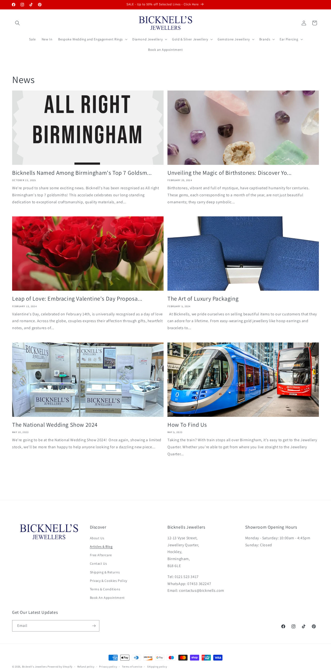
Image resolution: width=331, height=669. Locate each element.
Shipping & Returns (105, 572)
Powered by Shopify (59, 666)
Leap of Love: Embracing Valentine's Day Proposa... (77, 298)
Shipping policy (157, 666)
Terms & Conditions (105, 589)
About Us (97, 538)
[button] (17, 23)
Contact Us (98, 564)
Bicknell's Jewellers (34, 666)
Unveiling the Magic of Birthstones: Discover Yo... (229, 172)
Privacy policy (108, 666)
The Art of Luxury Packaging (202, 298)
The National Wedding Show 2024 (55, 424)
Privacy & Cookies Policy (108, 581)
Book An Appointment (107, 598)
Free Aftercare (101, 555)
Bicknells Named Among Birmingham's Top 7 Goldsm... (82, 172)
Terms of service (132, 666)
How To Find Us (187, 424)
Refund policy (86, 666)
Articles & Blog (101, 547)
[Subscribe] (93, 625)
